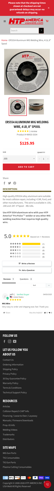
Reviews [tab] (7, 279)
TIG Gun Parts (9, 462)
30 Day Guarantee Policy (14, 378)
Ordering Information (13, 364)
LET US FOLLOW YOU (15, 349)
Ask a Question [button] (28, 270)
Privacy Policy (9, 374)
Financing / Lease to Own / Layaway (20, 416)
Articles (6, 406)
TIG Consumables (11, 458)
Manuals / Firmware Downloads (18, 420)
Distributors (8, 439)
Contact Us (8, 360)
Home (4, 40)
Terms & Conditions (12, 388)
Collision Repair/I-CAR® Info (16, 411)
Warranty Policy (10, 383)
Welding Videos (10, 430)
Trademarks (8, 434)
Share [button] (7, 313)
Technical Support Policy (15, 392)
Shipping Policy (10, 369)
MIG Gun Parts (9, 453)
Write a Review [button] (28, 263)
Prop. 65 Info (9, 425)
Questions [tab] (24, 279)
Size (4, 152)
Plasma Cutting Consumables (17, 467)
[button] (45, 313)
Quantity (41, 152)
